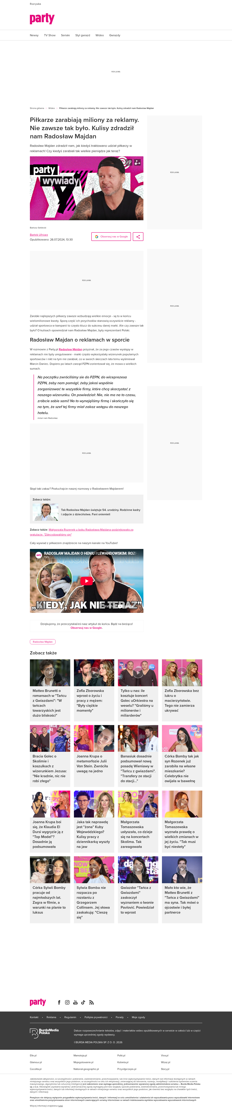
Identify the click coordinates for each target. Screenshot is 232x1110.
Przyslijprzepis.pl (126, 1069)
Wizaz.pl (165, 1062)
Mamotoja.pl (80, 1055)
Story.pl (165, 1069)
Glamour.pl (36, 1062)
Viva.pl (164, 1055)
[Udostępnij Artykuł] (138, 236)
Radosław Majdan (70, 349)
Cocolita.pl (35, 1069)
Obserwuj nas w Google (114, 236)
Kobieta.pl (122, 1062)
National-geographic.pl (86, 1069)
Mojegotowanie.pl (83, 1062)
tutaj (60, 1106)
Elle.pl (33, 1055)
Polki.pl (121, 1055)
